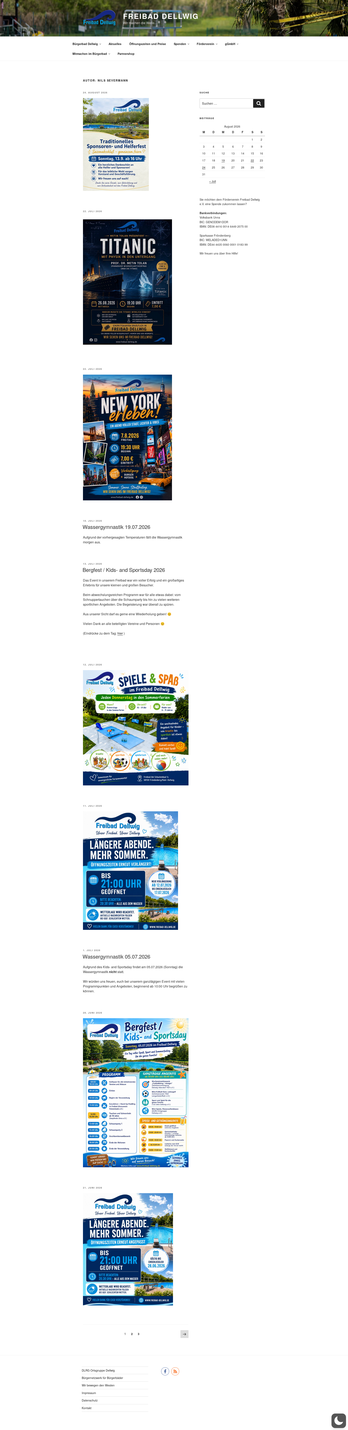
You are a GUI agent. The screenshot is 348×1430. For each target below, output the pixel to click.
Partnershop (126, 54)
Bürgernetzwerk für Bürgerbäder (102, 1378)
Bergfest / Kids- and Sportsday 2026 (124, 569)
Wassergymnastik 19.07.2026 (116, 526)
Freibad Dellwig (161, 16)
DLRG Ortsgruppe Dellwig (98, 1370)
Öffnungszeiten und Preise (147, 44)
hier (120, 633)
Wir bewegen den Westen (98, 1385)
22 (252, 160)
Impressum (89, 1393)
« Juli (212, 181)
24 (203, 167)
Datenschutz (90, 1400)
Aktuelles (115, 44)
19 (223, 160)
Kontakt (86, 1408)
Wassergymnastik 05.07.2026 (116, 956)
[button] (338, 1421)
